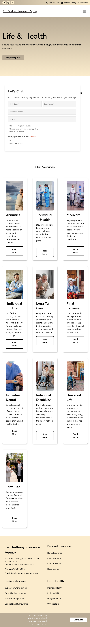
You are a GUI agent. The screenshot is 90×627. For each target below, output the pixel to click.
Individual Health (54, 588)
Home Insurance (54, 553)
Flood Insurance (54, 569)
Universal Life (53, 604)
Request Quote (13, 57)
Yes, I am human (17, 143)
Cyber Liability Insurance (15, 593)
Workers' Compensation (15, 598)
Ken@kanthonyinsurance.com (76, 3)
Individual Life (53, 593)
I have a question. (17, 132)
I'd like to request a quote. (20, 126)
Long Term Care (54, 598)
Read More (14, 251)
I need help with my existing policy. (24, 129)
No (11, 140)
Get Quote (78, 619)
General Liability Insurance (16, 604)
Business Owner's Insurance (17, 588)
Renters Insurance (55, 563)
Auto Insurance (54, 558)
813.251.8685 (54, 3)
